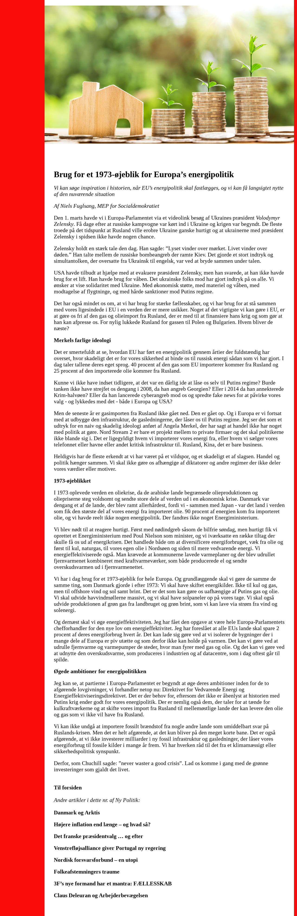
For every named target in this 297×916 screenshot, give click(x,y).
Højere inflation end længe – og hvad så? (102, 824)
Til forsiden (68, 788)
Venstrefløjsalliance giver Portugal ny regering (110, 848)
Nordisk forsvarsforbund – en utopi (96, 860)
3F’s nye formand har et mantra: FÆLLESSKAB (113, 884)
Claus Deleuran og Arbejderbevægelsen (101, 895)
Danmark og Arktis (77, 813)
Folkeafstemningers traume (86, 872)
